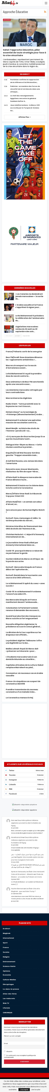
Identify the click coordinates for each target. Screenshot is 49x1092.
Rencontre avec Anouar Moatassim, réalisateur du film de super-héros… (22, 470)
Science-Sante (9, 966)
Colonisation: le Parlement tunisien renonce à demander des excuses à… (23, 609)
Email (6, 1043)
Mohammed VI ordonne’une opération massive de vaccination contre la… (23, 421)
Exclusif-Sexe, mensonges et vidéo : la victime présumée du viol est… (23, 519)
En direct (6, 929)
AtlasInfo (9, 1051)
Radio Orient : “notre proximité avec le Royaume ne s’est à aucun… (23, 405)
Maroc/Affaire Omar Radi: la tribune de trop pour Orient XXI (24, 494)
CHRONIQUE (7, 1013)
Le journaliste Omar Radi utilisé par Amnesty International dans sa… (22, 543)
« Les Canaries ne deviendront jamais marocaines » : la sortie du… (29, 296)
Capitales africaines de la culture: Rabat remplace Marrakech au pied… (24, 666)
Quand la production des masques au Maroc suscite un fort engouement (23, 617)
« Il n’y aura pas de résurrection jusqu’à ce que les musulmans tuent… (25, 437)
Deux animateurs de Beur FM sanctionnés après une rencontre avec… (25, 383)
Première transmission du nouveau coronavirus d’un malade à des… (22, 690)
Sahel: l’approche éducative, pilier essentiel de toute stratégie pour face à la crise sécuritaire (24, 52)
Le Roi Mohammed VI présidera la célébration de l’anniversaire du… (29, 318)
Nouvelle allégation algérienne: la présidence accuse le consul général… (23, 625)
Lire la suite (35, 1089)
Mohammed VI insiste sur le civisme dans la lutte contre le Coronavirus (24, 486)
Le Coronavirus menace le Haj (19, 697)
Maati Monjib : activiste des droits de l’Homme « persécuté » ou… (22, 429)
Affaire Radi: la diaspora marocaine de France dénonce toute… (23, 478)
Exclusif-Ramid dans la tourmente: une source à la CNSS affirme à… (24, 576)
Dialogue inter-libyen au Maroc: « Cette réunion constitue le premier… (24, 445)
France (6, 947)
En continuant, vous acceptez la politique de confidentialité (20, 1056)
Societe (6, 952)
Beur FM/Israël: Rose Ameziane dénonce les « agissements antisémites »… (24, 358)
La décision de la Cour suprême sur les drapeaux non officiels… (23, 633)
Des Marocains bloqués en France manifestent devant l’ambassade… (22, 601)
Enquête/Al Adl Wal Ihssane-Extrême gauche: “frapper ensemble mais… (23, 454)
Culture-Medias (9, 980)
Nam (13, 820)
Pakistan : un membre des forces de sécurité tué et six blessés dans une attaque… (25, 89)
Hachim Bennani (17, 889)
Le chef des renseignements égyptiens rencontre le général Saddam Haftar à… (23, 98)
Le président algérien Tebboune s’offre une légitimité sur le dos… (24, 641)
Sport (5, 943)
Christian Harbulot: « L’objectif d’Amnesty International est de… (25, 535)
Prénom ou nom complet (12, 1036)
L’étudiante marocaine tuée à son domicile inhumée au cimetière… (21, 658)
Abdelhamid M (16, 837)
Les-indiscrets (9, 998)
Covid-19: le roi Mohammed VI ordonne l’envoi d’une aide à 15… (23, 592)
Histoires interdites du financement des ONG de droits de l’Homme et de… (24, 527)
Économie (7, 975)
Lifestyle (6, 1008)
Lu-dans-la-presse (11, 989)
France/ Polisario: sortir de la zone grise (24, 351)
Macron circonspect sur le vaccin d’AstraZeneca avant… (21, 366)
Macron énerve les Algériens (19, 398)
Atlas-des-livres (10, 994)
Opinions (6, 971)
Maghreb (7, 20)
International (8, 938)
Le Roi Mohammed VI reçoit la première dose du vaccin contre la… (23, 374)
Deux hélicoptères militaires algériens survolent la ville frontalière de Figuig (26, 823)
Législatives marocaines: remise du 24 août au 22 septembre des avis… (26, 329)
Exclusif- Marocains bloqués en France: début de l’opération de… (24, 568)
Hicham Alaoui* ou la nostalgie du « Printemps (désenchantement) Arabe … (25, 413)
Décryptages (8, 984)
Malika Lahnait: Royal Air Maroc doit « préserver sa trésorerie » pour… (22, 649)
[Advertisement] (24, 730)
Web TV (6, 1003)
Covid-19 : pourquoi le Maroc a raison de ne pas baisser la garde (24, 552)
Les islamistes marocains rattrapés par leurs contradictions (24, 391)
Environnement (9, 962)
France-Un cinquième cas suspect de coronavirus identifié (23, 682)
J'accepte (24, 1089)
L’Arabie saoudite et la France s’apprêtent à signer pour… (29, 306)
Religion (6, 957)
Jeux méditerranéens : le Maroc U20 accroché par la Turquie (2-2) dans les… (25, 108)
